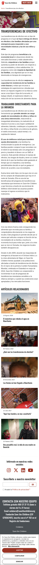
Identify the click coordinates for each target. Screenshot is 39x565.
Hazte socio (27, 2)
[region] (19, 549)
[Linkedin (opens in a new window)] (23, 471)
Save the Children (19, 531)
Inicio (3, 8)
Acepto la (17, 490)
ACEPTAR (19, 550)
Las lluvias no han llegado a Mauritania (17, 382)
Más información (13, 546)
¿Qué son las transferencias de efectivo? (18, 352)
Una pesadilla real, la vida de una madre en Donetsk (19, 445)
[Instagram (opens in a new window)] (9, 471)
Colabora (19, 527)
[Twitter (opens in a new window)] (16, 471)
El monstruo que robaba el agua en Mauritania (16, 320)
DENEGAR (19, 561)
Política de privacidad (20, 490)
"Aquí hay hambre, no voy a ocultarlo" (17, 413)
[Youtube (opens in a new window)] (30, 471)
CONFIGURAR (19, 556)
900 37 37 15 (23, 504)
